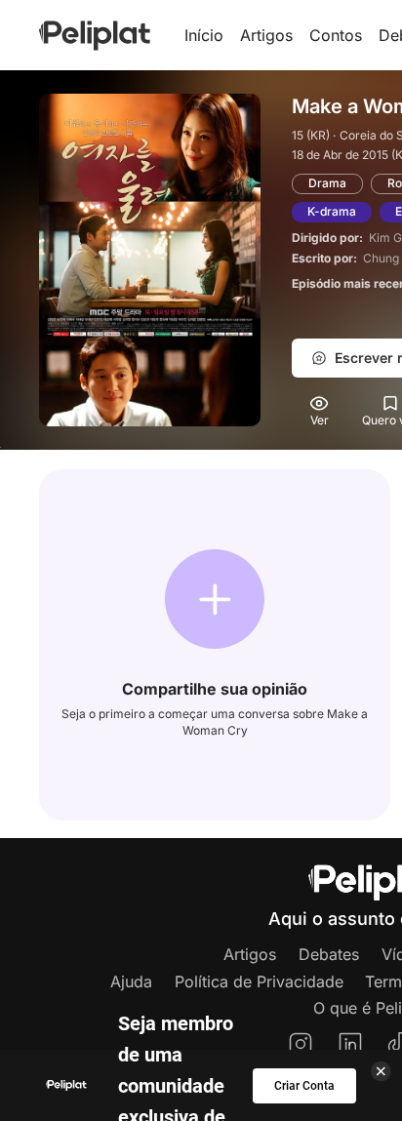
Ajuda (131, 981)
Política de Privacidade (259, 981)
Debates (329, 954)
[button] (214, 599)
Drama (327, 183)
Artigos (266, 35)
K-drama (331, 211)
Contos (335, 35)
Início (203, 35)
